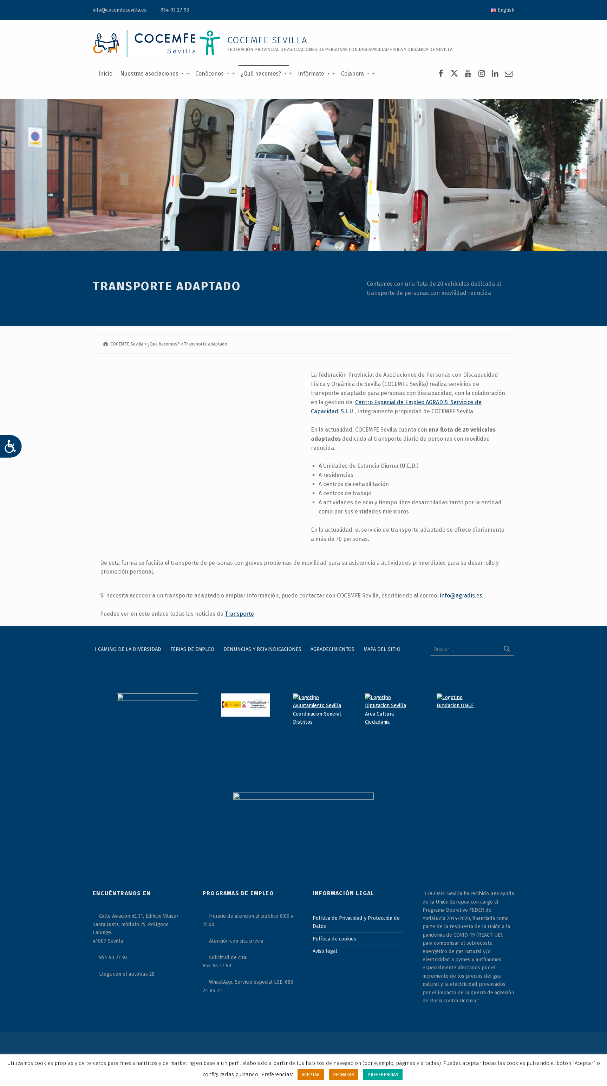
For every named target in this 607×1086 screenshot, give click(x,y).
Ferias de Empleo (192, 649)
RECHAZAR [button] (343, 1074)
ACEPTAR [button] (311, 1074)
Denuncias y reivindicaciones (262, 649)
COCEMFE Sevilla (267, 40)
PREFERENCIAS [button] (382, 1074)
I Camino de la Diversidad (128, 649)
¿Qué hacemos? (261, 73)
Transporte (239, 613)
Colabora (352, 73)
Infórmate (311, 73)
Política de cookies (334, 939)
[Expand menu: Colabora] (373, 73)
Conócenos (209, 73)
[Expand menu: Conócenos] (233, 73)
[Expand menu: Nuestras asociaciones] (188, 73)
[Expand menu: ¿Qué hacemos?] (290, 73)
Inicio (105, 73)
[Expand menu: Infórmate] (333, 73)
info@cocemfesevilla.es (119, 10)
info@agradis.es (461, 595)
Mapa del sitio (382, 649)
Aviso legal (325, 951)
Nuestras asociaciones (149, 73)
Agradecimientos (332, 649)
